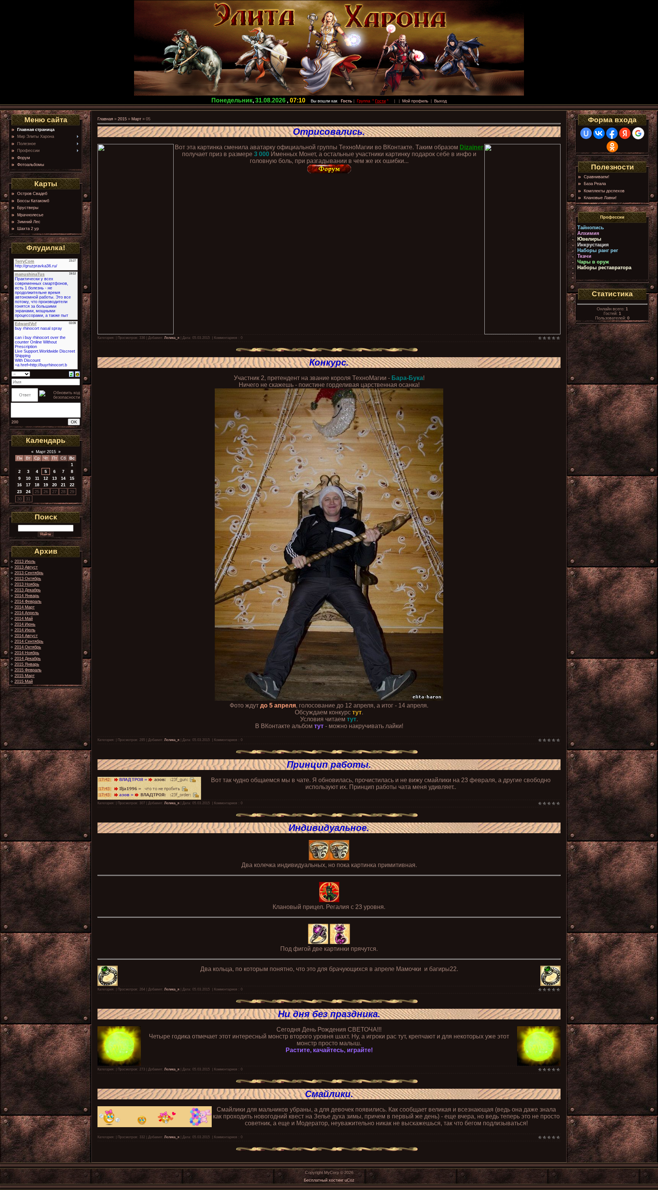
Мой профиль (415, 101)
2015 (122, 119)
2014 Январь (26, 595)
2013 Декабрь (27, 590)
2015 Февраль (28, 670)
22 (72, 484)
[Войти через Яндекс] (625, 133)
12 (45, 478)
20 (54, 484)
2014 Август (26, 635)
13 (54, 478)
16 (19, 484)
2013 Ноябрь (26, 584)
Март (136, 119)
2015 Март (24, 675)
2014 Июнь (24, 624)
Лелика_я (171, 338)
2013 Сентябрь (28, 572)
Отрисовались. (329, 131)
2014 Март (24, 607)
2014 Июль (24, 630)
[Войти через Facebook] (612, 133)
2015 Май (23, 681)
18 (37, 484)
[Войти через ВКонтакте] (599, 133)
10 (28, 478)
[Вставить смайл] (77, 373)
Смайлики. (329, 1094)
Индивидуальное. (329, 828)
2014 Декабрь (27, 658)
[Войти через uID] (586, 133)
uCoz (350, 1180)
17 (28, 484)
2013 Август (26, 567)
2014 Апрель (26, 612)
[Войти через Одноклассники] (612, 146)
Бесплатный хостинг (323, 1180)
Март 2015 (46, 451)
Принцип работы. (329, 764)
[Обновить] (71, 373)
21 (63, 484)
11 (37, 478)
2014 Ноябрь (26, 652)
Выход (440, 101)
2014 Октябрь (27, 647)
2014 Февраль (28, 601)
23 (19, 491)
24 (28, 491)
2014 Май (23, 618)
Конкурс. (329, 362)
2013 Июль (24, 561)
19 (45, 484)
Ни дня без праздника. (329, 1014)
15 (72, 478)
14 (63, 478)
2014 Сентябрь (28, 641)
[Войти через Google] (638, 133)
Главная (105, 119)
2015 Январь (26, 664)
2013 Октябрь (27, 578)
